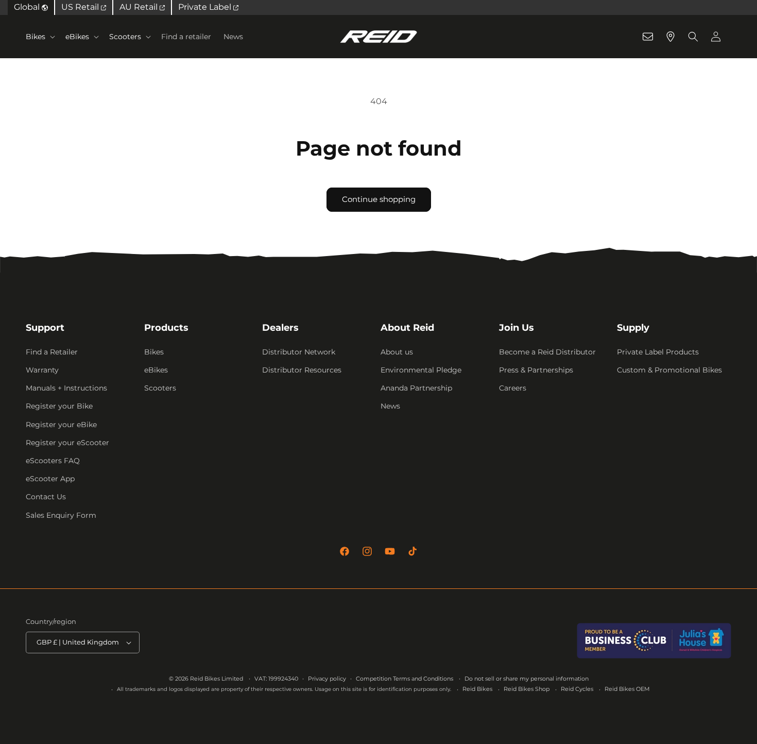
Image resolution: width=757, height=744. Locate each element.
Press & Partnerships (536, 370)
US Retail (81, 7)
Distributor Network (298, 352)
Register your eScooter (67, 442)
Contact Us (46, 496)
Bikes (35, 36)
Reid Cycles (577, 688)
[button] (39, 36)
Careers (512, 388)
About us (397, 352)
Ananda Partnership (416, 388)
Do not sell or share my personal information (526, 678)
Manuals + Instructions (66, 388)
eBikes (77, 36)
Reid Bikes (477, 688)
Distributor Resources (301, 370)
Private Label (205, 7)
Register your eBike (61, 424)
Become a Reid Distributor (547, 352)
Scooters (125, 36)
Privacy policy (327, 678)
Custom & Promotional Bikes (669, 370)
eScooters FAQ (53, 460)
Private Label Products (658, 352)
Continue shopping (379, 199)
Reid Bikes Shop (526, 688)
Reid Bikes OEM (627, 688)
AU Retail (139, 7)
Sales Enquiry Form (61, 515)
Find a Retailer (52, 352)
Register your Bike (59, 406)
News (390, 406)
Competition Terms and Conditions (404, 678)
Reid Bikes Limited (216, 678)
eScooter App (50, 478)
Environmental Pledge (421, 370)
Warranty (42, 370)
